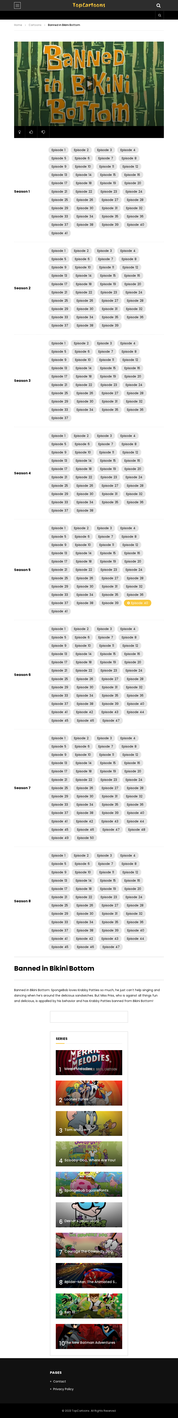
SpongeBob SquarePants (86, 1190)
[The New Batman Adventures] (89, 1336)
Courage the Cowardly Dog (88, 1251)
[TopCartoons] (89, 5)
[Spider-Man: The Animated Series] (89, 1275)
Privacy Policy (63, 1389)
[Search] (158, 5)
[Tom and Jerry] (89, 1123)
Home (18, 25)
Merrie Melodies (78, 1068)
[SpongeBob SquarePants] (89, 1184)
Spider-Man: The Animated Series (93, 1281)
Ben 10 (69, 1312)
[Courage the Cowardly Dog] (89, 1245)
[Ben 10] (89, 1306)
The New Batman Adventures (89, 1342)
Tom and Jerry (77, 1129)
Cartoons (35, 25)
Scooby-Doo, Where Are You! (89, 1160)
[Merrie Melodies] (89, 1062)
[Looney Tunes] (89, 1093)
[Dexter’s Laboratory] (89, 1214)
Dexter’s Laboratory (81, 1220)
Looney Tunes (76, 1099)
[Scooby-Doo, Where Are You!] (89, 1153)
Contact (59, 1381)
